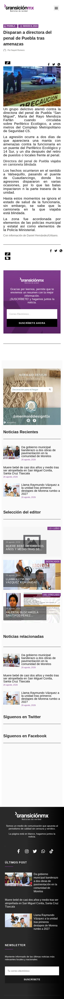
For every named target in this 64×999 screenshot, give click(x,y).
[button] (56, 8)
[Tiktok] (51, 851)
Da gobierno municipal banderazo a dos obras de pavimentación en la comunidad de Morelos (38, 452)
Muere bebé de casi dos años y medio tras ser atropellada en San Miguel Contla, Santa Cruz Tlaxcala (31, 470)
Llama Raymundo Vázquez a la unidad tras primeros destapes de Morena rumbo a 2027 (40, 489)
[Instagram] (27, 851)
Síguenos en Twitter (22, 717)
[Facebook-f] (18, 851)
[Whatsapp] (43, 851)
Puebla (11, 26)
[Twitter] (35, 851)
